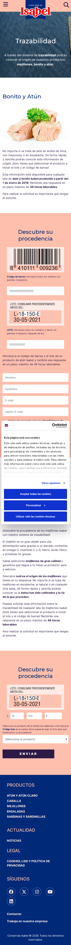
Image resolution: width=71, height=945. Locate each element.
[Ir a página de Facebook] (11, 891)
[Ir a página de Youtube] (50, 891)
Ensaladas (16, 811)
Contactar (14, 914)
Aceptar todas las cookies (35, 493)
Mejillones (16, 806)
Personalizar (33, 505)
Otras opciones (51, 482)
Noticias (14, 840)
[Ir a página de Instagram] (37, 891)
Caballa (14, 801)
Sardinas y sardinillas (26, 816)
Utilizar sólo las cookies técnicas (35, 516)
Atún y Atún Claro (22, 795)
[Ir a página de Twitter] (24, 891)
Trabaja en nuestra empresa (27, 921)
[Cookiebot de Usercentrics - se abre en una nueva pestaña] (52, 425)
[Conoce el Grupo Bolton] (11, 901)
